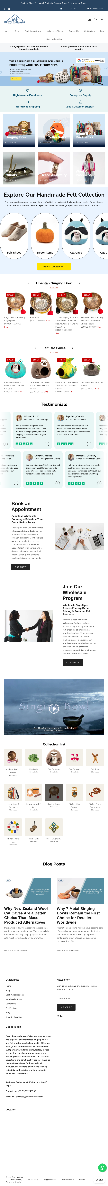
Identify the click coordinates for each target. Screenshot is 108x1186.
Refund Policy (33, 1179)
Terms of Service (67, 1179)
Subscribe (66, 1007)
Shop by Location (54, 39)
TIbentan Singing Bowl (54, 283)
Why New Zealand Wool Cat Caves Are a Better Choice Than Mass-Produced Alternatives (26, 915)
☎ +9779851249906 (95, 9)
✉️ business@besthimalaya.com (72, 9)
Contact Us (74, 31)
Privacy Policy (16, 1179)
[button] (54, 708)
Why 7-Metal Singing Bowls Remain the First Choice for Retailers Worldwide (78, 915)
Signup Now (72, 662)
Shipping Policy (50, 1179)
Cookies (82, 1179)
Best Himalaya (17, 1177)
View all (54, 287)
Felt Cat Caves (54, 348)
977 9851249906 (27, 1091)
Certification (89, 31)
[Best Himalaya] (14, 19)
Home (6, 31)
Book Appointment (33, 31)
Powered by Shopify (13, 1182)
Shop (17, 31)
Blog (102, 31)
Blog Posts (54, 864)
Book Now (21, 567)
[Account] (89, 19)
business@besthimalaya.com (29, 1096)
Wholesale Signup (55, 31)
